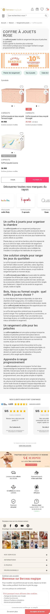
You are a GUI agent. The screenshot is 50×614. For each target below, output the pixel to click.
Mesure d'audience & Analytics (14, 600)
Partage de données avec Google (15, 596)
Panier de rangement (11, 73)
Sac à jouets (30, 73)
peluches (27, 265)
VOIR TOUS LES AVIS (25, 445)
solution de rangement (33, 244)
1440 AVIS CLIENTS (34, 404)
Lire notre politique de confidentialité (14, 589)
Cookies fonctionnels (11, 598)
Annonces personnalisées (12, 602)
